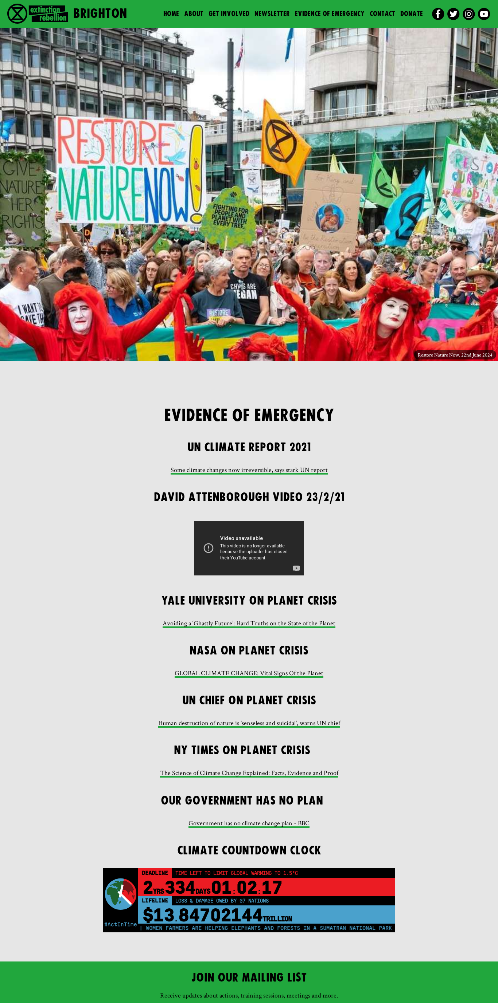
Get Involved (229, 14)
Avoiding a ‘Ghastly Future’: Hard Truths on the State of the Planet (249, 623)
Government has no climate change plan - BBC (249, 823)
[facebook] (438, 14)
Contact (382, 14)
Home (171, 14)
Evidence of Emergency (330, 14)
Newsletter (272, 14)
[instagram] (468, 14)
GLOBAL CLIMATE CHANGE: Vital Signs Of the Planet (249, 673)
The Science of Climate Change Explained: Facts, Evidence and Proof (249, 772)
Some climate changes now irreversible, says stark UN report (249, 469)
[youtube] (484, 14)
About (193, 14)
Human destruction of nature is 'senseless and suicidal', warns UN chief (249, 723)
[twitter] (453, 14)
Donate (411, 14)
